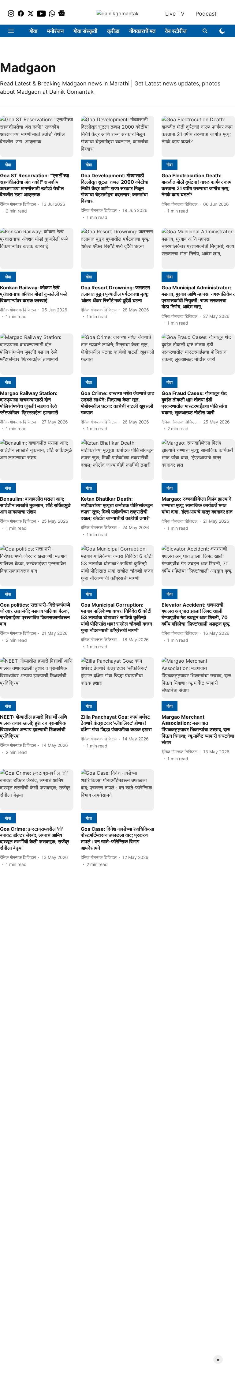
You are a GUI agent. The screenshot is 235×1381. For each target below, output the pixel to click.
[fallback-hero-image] (36, 136)
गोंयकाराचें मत (142, 31)
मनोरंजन (55, 31)
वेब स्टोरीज (176, 31)
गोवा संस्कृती (85, 31)
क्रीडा (113, 31)
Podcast (206, 13)
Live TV (175, 13)
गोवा (33, 31)
